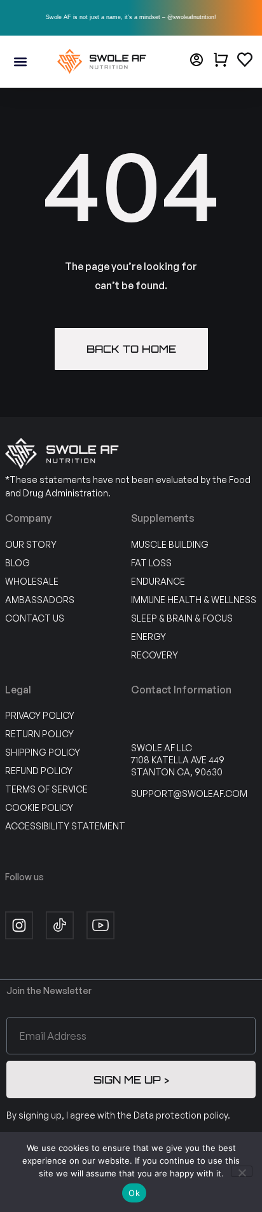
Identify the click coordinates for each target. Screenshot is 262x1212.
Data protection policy (181, 1115)
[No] (241, 1171)
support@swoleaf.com (189, 793)
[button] (20, 61)
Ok (134, 1193)
